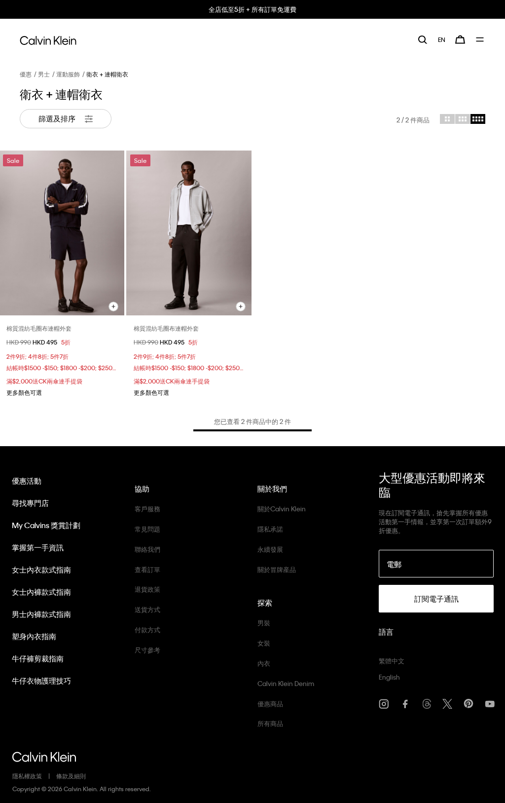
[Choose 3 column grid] (462, 119)
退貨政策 (147, 589)
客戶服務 (147, 508)
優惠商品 (270, 703)
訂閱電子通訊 (436, 599)
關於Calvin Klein (281, 508)
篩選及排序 (57, 118)
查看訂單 (147, 569)
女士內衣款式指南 (41, 569)
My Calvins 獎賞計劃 (46, 525)
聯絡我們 (147, 549)
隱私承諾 (270, 529)
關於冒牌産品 (276, 569)
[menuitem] (441, 39)
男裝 (263, 622)
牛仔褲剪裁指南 (38, 658)
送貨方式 (147, 609)
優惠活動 (26, 481)
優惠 (26, 74)
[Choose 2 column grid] (447, 119)
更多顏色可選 (24, 392)
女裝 (263, 643)
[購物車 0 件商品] (460, 39)
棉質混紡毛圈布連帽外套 (39, 328)
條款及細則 (71, 776)
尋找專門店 (30, 503)
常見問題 (147, 529)
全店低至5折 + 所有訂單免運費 (252, 9)
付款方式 (147, 629)
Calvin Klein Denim (285, 683)
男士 (44, 74)
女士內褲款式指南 (41, 592)
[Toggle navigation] (480, 39)
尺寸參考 (147, 650)
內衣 (263, 663)
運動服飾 (68, 74)
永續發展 (270, 549)
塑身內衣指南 (34, 636)
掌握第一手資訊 (38, 547)
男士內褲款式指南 (41, 614)
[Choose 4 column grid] (477, 119)
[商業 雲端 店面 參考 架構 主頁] (48, 39)
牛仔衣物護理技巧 (41, 681)
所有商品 (270, 723)
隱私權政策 (27, 776)
